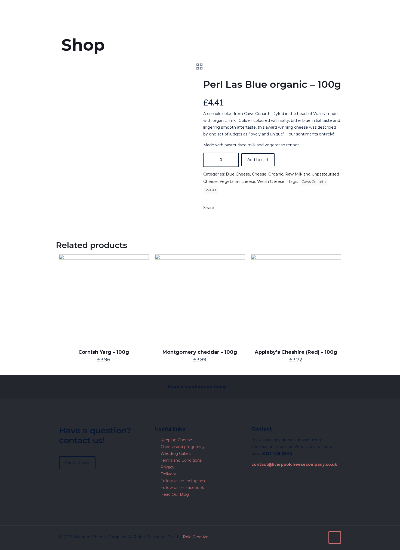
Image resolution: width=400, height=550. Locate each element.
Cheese (259, 174)
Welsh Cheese (270, 181)
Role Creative (195, 536)
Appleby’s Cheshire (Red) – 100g (296, 352)
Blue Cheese (238, 174)
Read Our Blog (175, 494)
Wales (211, 190)
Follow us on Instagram (183, 480)
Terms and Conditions (181, 460)
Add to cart (258, 159)
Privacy (167, 467)
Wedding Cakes (175, 453)
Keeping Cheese (176, 439)
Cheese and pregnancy (183, 446)
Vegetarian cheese (237, 181)
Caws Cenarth (313, 182)
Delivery (168, 474)
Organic (275, 174)
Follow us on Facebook (182, 487)
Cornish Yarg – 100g (103, 352)
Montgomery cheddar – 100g (199, 352)
